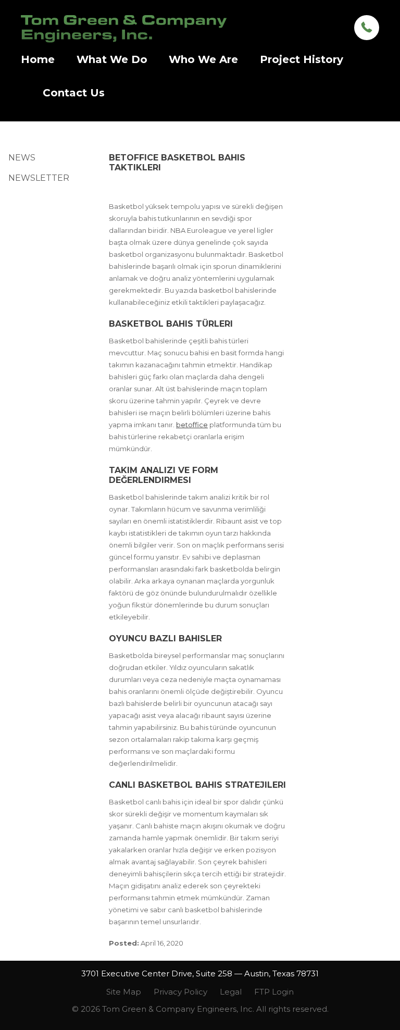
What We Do (112, 59)
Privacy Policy (180, 992)
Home (38, 59)
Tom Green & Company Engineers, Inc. (124, 29)
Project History (301, 59)
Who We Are (203, 59)
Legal (231, 992)
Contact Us (74, 92)
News (21, 158)
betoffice (192, 424)
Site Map (123, 992)
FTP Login (274, 992)
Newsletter (38, 178)
